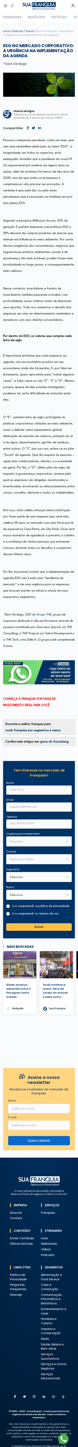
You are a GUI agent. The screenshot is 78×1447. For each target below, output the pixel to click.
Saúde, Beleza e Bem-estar (52, 1347)
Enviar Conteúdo (22, 1238)
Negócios (36, 17)
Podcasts (47, 1255)
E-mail (12, 1117)
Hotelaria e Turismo (49, 1321)
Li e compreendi (40, 906)
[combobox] (36, 859)
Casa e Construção (49, 1287)
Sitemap (16, 1295)
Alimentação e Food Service (51, 1277)
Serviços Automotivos (50, 1356)
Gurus (30, 31)
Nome (10, 783)
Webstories (49, 1244)
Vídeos (46, 1249)
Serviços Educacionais (50, 1376)
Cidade (11, 851)
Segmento (13, 869)
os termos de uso (47, 913)
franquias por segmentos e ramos (37, 730)
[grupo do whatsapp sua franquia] (39, 672)
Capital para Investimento (23, 834)
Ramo (10, 887)
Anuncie (16, 1213)
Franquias (12, 17)
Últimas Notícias (21, 1244)
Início (6, 31)
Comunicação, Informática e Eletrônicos (51, 1299)
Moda (45, 1339)
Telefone (11, 817)
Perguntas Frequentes (18, 1287)
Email (9, 800)
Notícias (59, 17)
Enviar (39, 927)
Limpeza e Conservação (51, 1331)
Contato (16, 1218)
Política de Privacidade (18, 1277)
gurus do (54, 741)
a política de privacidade (52, 906)
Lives (44, 1238)
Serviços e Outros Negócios (53, 1366)
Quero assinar (39, 1140)
